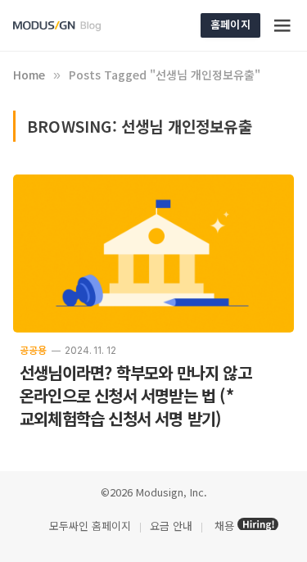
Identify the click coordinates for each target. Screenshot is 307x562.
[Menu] (283, 25)
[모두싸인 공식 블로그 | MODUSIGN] (76, 26)
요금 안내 (171, 525)
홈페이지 (230, 24)
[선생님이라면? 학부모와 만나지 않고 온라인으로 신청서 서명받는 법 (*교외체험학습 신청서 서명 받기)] (153, 253)
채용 (224, 525)
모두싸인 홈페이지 (88, 525)
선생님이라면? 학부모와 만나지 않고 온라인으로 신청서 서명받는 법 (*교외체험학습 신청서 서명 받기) (135, 395)
